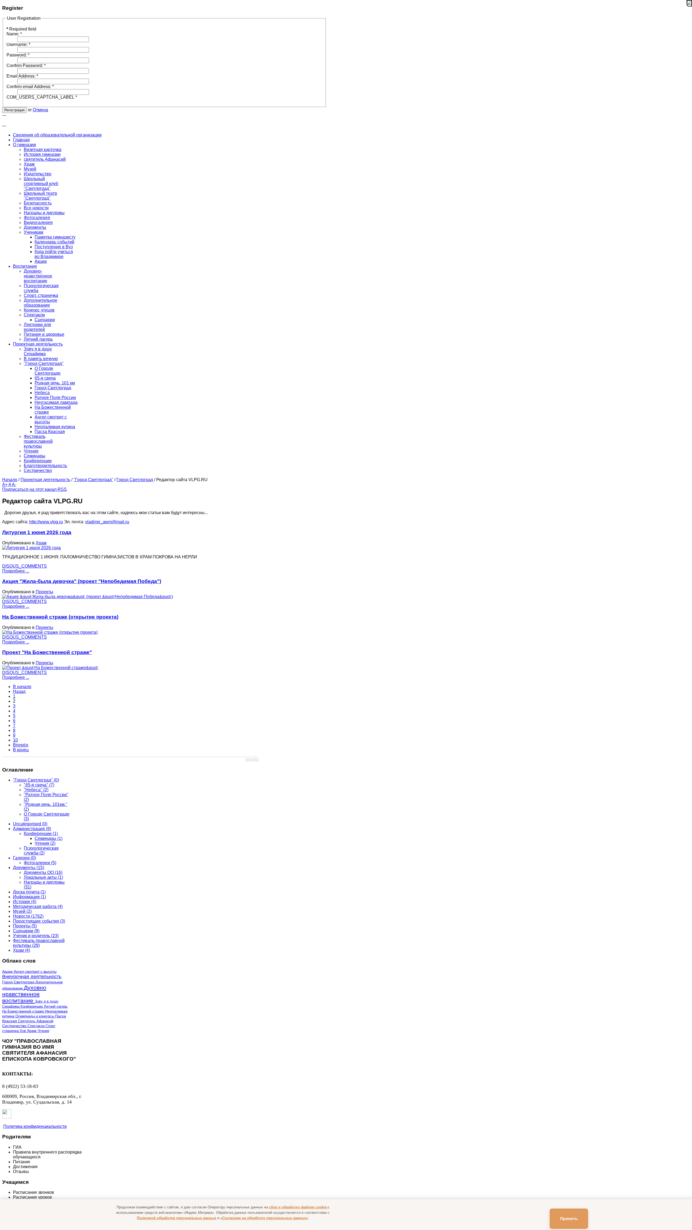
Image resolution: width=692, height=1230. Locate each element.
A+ (5, 484)
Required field (21, 29)
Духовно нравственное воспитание (24, 994)
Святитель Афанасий (35, 1021)
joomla (251, 759)
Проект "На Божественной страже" (47, 652)
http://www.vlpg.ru (46, 522)
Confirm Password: (26, 65)
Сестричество (15, 1026)
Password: (17, 55)
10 (15, 740)
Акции (8, 971)
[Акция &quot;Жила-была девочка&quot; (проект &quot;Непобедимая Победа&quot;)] (87, 596)
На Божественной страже (23, 1011)
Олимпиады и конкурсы (35, 1016)
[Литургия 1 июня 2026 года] (31, 547)
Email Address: (22, 76)
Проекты (44, 591)
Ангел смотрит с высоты (35, 972)
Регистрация (14, 110)
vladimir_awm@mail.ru (107, 522)
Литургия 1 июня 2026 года (36, 532)
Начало (9, 479)
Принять (569, 1218)
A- (14, 484)
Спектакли (37, 1026)
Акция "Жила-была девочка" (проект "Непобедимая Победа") (81, 581)
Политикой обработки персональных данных (176, 1218)
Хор (23, 1031)
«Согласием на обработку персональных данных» (264, 1218)
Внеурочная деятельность (31, 976)
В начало (22, 686)
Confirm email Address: (30, 86)
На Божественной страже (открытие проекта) (60, 617)
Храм (41, 543)
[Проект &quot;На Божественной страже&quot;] (50, 667)
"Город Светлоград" (93, 479)
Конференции (32, 1006)
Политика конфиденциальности (35, 1126)
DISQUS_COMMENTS (24, 566)
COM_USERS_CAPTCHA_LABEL (41, 97)
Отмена (40, 110)
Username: (18, 44)
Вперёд (20, 745)
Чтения (43, 1031)
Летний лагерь (56, 1006)
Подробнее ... (15, 571)
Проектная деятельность (45, 479)
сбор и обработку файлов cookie (298, 1207)
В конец (21, 750)
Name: (14, 34)
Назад (19, 691)
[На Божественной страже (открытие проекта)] (50, 632)
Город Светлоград (135, 479)
